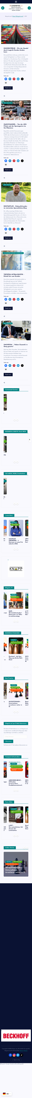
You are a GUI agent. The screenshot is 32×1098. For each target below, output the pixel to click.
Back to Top (17, 1059)
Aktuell (13, 522)
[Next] (17, 419)
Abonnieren (8, 741)
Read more (8, 88)
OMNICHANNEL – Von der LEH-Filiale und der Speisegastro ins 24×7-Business (15, 126)
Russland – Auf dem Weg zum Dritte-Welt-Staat (16, 658)
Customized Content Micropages (13, 253)
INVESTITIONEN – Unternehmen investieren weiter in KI (15, 870)
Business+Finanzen (16, 643)
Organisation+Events (16, 812)
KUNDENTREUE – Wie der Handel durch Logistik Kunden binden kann (16, 50)
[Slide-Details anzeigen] (16, 568)
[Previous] (14, 419)
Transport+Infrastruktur (16, 600)
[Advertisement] (16, 958)
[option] (16, 533)
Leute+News (14, 524)
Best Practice (7, 184)
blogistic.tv (14, 597)
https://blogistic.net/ (17, 16)
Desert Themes (23, 1050)
